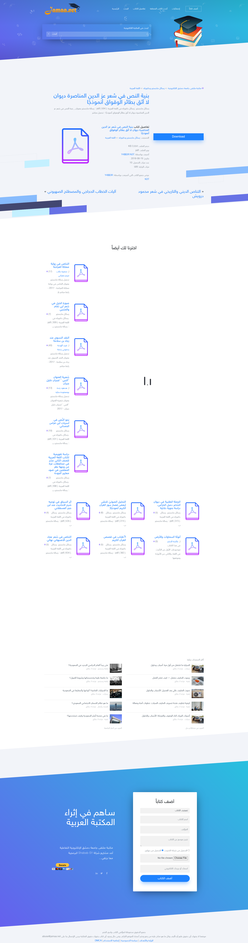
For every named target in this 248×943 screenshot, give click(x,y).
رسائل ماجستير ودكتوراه (154, 88)
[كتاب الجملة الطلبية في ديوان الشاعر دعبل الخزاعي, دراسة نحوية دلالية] (192, 511)
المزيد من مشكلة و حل (195, 728)
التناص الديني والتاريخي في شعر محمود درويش (171, 194)
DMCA (98, 940)
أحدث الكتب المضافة (158, 9)
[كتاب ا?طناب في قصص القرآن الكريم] (138, 546)
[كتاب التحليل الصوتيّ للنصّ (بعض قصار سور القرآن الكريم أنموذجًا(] (138, 511)
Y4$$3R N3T (127, 154)
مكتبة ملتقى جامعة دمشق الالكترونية (184, 88)
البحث (126, 9)
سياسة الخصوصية (129, 940)
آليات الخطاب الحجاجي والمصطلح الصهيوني (81, 191)
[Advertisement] (178, 113)
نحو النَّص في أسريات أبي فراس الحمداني (59, 423)
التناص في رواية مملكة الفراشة (60, 265)
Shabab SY (85, 853)
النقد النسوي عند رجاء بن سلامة (59, 339)
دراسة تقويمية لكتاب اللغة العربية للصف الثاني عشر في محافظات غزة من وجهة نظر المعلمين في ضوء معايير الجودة (59, 464)
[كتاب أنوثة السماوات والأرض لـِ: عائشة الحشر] (192, 546)
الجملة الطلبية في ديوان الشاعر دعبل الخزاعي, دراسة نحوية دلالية (167, 505)
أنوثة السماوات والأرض (167, 537)
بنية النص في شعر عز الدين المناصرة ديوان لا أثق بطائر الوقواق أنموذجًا (101, 99)
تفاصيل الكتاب (139, 9)
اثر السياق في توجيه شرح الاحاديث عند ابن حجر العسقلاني (59, 505)
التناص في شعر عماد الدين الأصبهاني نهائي (59, 538)
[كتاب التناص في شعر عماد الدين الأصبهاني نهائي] (83, 546)
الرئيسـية (115, 9)
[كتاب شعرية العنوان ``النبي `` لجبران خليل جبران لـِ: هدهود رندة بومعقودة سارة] (81, 386)
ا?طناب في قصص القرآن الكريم (115, 538)
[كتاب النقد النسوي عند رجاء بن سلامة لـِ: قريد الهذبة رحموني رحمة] (81, 347)
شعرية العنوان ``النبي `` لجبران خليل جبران (57, 380)
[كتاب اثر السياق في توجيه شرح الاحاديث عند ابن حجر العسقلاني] (83, 511)
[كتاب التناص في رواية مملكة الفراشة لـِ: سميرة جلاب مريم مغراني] (81, 273)
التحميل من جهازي (153, 850)
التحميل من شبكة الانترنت (176, 850)
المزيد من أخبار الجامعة (113, 728)
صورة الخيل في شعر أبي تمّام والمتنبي (60, 306)
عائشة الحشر (172, 541)
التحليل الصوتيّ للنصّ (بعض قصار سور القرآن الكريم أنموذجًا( (112, 505)
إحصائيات (176, 9)
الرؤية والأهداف (146, 940)
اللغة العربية (135, 88)
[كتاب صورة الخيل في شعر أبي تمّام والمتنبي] (81, 312)
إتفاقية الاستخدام (111, 940)
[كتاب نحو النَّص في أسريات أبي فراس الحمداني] (81, 429)
